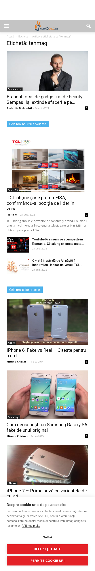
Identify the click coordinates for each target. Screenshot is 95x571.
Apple (11, 342)
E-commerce (14, 89)
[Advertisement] (47, 12)
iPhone (12, 483)
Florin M (12, 214)
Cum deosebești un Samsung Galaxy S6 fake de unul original (47, 427)
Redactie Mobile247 (19, 108)
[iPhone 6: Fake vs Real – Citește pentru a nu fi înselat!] (47, 322)
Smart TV (13, 190)
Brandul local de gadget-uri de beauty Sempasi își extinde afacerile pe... (44, 99)
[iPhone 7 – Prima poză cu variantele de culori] (47, 465)
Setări (47, 537)
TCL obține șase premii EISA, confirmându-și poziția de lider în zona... (40, 203)
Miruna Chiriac (16, 361)
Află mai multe (31, 525)
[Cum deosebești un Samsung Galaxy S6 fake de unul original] (47, 394)
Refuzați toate (47, 549)
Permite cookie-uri (47, 560)
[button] (89, 26)
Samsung (13, 417)
